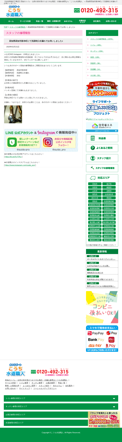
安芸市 (94, 187)
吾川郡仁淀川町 (109, 222)
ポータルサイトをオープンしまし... (101, 259)
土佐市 (94, 191)
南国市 (109, 187)
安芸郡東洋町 (109, 201)
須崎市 (109, 191)
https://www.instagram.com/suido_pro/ (20, 165)
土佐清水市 (109, 194)
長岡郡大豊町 (109, 215)
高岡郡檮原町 (109, 229)
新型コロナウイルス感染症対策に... (101, 286)
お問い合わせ (10, 388)
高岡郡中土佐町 (95, 226)
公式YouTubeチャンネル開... (98, 266)
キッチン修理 (37, 383)
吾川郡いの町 (95, 222)
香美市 (94, 201)
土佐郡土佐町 (95, 219)
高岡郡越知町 (95, 229)
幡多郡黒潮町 (109, 240)
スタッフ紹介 (44, 386)
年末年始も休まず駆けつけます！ (100, 279)
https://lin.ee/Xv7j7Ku (13, 157)
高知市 (94, 184)
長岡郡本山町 (95, 215)
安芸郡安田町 (95, 208)
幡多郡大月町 (109, 236)
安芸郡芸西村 (109, 212)
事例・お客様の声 (12, 386)
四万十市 (95, 198)
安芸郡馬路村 (95, 212)
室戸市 (109, 184)
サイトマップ (24, 388)
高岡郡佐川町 (109, 226)
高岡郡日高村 (95, 233)
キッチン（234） (97, 51)
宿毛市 (94, 194)
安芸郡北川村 (109, 208)
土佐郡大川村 (109, 219)
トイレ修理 (23, 383)
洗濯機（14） (95, 69)
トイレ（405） (96, 45)
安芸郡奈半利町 (95, 205)
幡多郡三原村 (95, 240)
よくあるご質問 (29, 386)
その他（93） (95, 75)
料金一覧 (61, 383)
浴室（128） (95, 57)
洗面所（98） (95, 63)
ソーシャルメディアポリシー (45, 388)
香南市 (109, 198)
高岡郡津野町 (109, 233)
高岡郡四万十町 (95, 236)
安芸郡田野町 (109, 205)
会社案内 (68, 386)
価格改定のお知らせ (95, 273)
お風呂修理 (50, 383)
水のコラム (57, 386)
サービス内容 (10, 383)
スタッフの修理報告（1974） (102, 39)
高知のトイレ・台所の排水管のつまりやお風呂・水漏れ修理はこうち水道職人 (36, 380)
